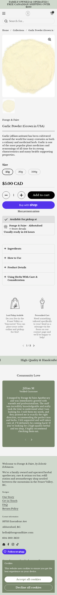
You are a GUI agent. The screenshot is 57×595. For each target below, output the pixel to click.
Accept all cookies (28, 579)
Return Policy (10, 508)
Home (5, 30)
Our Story (8, 497)
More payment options (28, 211)
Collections (18, 30)
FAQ (5, 504)
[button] (52, 13)
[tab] (17, 228)
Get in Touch (9, 500)
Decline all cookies (28, 587)
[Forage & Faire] (27, 13)
